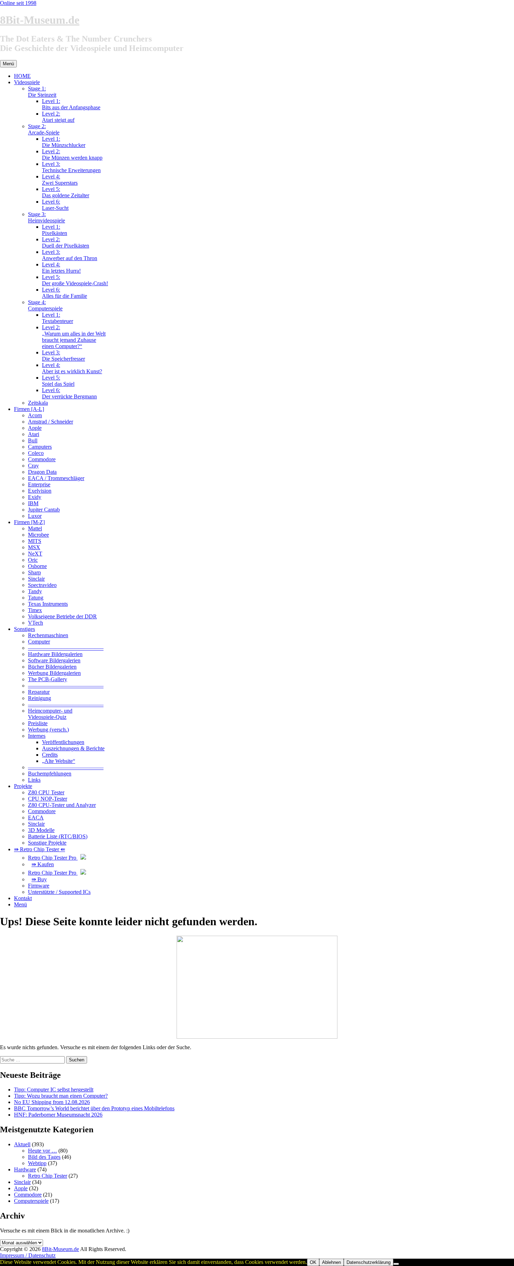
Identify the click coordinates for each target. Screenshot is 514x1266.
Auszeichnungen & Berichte (73, 748)
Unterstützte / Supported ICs (59, 892)
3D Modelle (41, 830)
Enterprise (39, 484)
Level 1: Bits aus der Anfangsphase (71, 104)
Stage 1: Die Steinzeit (42, 92)
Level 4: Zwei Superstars (60, 180)
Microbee (38, 535)
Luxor (35, 516)
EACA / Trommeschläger (56, 478)
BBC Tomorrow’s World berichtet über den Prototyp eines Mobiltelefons (94, 1108)
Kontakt (23, 898)
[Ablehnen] (396, 1264)
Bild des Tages (44, 1157)
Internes (36, 736)
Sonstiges (24, 629)
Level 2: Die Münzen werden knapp (72, 154)
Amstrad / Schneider (50, 422)
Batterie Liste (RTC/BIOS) (57, 836)
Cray (33, 466)
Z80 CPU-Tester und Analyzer (62, 805)
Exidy (34, 497)
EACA (36, 817)
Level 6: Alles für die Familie (64, 293)
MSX (34, 547)
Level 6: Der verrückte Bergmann (69, 393)
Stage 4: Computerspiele (45, 305)
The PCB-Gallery (47, 679)
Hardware (25, 1169)
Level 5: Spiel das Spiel (58, 381)
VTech (35, 623)
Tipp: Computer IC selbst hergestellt (53, 1089)
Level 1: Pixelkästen (54, 230)
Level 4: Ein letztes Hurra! (61, 268)
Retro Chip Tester (47, 1176)
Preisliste (38, 723)
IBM (33, 503)
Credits (50, 755)
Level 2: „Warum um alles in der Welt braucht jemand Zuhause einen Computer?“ (74, 336)
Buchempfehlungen (49, 773)
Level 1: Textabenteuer (57, 318)
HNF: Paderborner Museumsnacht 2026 (58, 1115)
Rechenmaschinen (48, 635)
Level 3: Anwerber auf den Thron (69, 255)
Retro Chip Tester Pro (53, 858)
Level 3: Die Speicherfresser (63, 355)
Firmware (38, 886)
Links (34, 780)
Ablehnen (331, 1262)
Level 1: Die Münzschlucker (63, 142)
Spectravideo (42, 585)
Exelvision (39, 491)
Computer (39, 642)
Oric (33, 560)
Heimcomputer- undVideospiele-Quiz (50, 714)
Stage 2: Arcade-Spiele (43, 129)
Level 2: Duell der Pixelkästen (65, 242)
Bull (32, 440)
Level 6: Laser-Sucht (55, 205)
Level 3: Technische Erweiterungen (71, 167)
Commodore (42, 459)
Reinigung (39, 698)
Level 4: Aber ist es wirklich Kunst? (72, 368)
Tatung (35, 598)
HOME (22, 76)
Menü (20, 904)
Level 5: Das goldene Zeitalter (65, 192)
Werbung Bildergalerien (54, 673)
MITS (34, 541)
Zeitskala (38, 403)
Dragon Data (42, 472)
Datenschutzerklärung (369, 1262)
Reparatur (39, 692)
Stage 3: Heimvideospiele (46, 217)
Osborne (37, 566)
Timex (35, 610)
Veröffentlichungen (63, 742)
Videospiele (27, 82)
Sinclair (36, 579)
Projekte (23, 786)
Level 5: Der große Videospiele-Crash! (75, 280)
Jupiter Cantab (44, 510)
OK (313, 1262)
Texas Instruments (48, 604)
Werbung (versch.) (48, 730)
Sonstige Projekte (47, 843)
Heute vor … (42, 1151)
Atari (33, 434)
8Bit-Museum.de (39, 20)
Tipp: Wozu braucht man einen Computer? (61, 1096)
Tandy (35, 591)
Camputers (40, 447)
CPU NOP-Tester (47, 799)
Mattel (35, 528)
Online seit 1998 (18, 3)
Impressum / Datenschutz (28, 1255)
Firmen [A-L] (29, 409)
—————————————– (65, 648)
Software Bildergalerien (54, 660)
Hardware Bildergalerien (55, 654)
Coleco (36, 453)
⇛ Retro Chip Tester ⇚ (39, 849)
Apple (35, 428)
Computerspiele (31, 1201)
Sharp (34, 572)
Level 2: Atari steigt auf (58, 117)
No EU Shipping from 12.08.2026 (52, 1102)
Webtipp (37, 1163)
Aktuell (22, 1144)
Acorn (35, 415)
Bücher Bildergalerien (52, 667)
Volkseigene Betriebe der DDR (62, 616)
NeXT (35, 554)
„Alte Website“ (58, 761)
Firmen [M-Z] (29, 522)
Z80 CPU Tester (46, 792)
